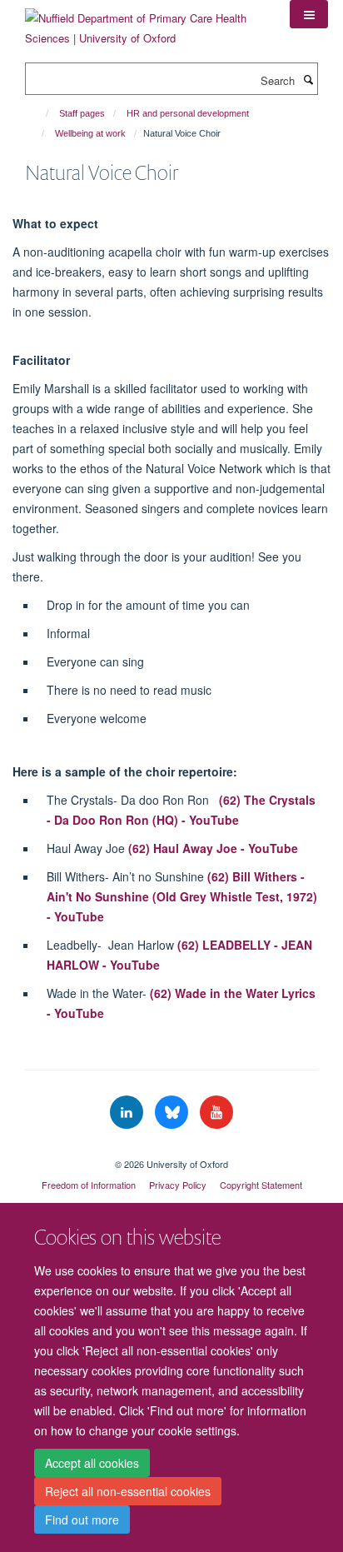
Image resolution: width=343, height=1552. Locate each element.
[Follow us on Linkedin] (128, 1112)
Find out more (82, 1519)
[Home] (39, 113)
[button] (309, 14)
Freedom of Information (89, 1184)
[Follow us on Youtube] (216, 1112)
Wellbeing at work (90, 133)
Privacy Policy (177, 1184)
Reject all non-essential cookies (128, 1491)
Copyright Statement (261, 1184)
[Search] (308, 79)
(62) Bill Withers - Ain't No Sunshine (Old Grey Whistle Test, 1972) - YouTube (182, 896)
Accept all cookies (92, 1463)
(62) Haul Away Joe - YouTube (213, 848)
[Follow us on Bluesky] (173, 1112)
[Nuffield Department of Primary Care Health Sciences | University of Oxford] (145, 22)
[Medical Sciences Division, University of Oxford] (171, 1149)
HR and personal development (188, 113)
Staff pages (82, 113)
